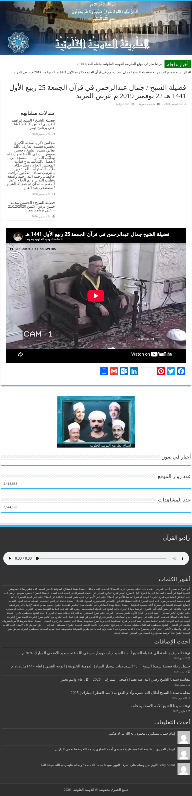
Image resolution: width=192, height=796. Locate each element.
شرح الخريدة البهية (32, 617)
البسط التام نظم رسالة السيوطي (27, 589)
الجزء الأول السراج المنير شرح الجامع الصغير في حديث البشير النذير (109, 593)
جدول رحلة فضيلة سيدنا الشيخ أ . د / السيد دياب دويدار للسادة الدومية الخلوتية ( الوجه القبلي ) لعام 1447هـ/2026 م (100, 666)
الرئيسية (182, 72)
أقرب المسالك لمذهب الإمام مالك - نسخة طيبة (99, 589)
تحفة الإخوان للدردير (27, 605)
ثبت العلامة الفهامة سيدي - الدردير (44, 609)
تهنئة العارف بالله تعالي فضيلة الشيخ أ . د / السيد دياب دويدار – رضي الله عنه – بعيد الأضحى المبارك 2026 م (106, 653)
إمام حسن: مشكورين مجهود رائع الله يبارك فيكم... (141, 733)
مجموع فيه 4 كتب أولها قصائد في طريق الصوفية (100, 629)
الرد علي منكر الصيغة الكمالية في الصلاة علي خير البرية (57, 597)
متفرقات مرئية (162, 72)
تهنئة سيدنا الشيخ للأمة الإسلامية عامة (160, 706)
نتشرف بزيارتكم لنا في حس (143, 64)
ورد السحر (148, 633)
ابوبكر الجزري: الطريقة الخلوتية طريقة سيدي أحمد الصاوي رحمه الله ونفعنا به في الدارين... (114, 749)
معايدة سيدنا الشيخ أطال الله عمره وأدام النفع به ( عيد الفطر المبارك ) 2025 (130, 692)
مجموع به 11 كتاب (138, 629)
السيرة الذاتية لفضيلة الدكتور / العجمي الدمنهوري (120, 601)
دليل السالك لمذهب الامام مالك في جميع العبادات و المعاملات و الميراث (143, 617)
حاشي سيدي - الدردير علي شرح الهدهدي (107, 613)
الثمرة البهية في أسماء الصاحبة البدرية (169, 593)
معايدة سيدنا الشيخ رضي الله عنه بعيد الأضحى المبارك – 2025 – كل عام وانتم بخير (125, 679)
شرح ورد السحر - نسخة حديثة (45, 621)
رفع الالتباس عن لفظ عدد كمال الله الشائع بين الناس (73, 617)
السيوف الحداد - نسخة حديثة (76, 601)
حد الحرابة (77, 613)
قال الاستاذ (22, 625)
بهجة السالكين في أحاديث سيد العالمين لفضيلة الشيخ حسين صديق (77, 605)
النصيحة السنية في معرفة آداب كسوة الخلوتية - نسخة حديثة (148, 605)
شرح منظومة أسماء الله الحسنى (80, 621)
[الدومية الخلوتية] (96, 28)
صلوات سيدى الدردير (128, 625)
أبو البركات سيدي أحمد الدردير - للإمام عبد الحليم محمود (158, 589)
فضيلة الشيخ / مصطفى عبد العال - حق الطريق (55, 625)
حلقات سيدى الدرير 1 (58, 613)
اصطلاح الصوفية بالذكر (59, 589)
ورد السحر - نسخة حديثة (128, 633)
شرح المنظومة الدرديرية (114, 621)
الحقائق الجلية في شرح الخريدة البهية (164, 597)
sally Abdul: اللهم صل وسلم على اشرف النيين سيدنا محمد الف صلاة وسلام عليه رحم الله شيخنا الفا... (107, 765)
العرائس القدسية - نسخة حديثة (41, 601)
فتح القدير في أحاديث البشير (99, 625)
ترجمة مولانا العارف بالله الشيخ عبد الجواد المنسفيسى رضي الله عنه (103, 609)
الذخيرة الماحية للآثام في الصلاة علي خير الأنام (116, 597)
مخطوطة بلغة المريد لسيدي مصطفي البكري (46, 629)
